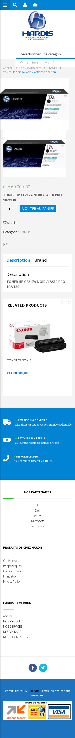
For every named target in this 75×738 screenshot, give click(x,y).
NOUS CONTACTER (15, 637)
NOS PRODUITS (13, 621)
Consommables (14, 571)
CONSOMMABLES (31, 68)
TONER (53, 68)
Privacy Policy (11, 582)
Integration (10, 576)
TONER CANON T (19, 360)
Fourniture (37, 526)
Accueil (8, 68)
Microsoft (37, 521)
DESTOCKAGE (12, 632)
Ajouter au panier (38, 208)
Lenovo (37, 516)
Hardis (35, 691)
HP (5, 244)
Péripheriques (12, 566)
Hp (38, 505)
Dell (37, 510)
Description (18, 260)
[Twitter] (43, 668)
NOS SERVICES (12, 626)
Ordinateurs (11, 561)
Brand (40, 260)
